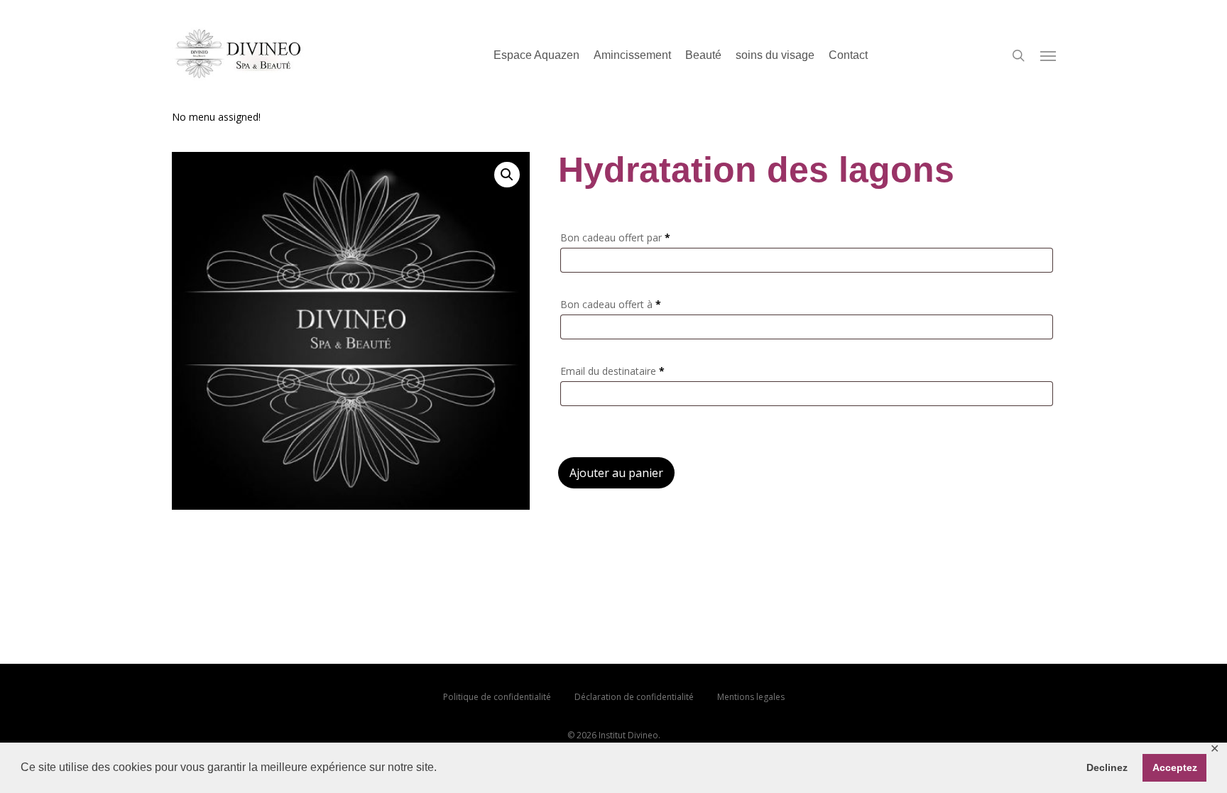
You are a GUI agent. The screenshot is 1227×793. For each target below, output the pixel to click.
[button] (507, 174)
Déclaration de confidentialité (634, 697)
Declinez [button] (1107, 767)
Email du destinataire (612, 371)
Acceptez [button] (1174, 767)
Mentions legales (751, 697)
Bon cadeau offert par (615, 237)
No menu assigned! (216, 117)
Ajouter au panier (616, 473)
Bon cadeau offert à (610, 304)
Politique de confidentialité (497, 697)
